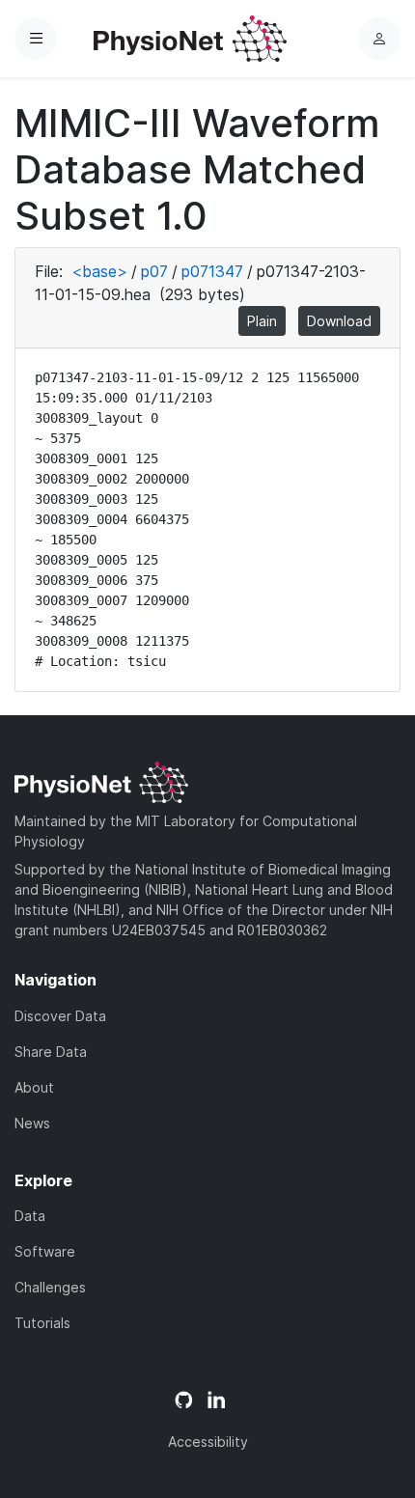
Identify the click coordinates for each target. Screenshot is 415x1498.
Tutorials (42, 1323)
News (32, 1123)
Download (339, 321)
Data (29, 1215)
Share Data (50, 1051)
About (34, 1087)
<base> (99, 271)
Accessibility (208, 1441)
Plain (262, 321)
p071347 (212, 271)
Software (44, 1251)
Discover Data (60, 1016)
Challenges (50, 1287)
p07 (154, 271)
